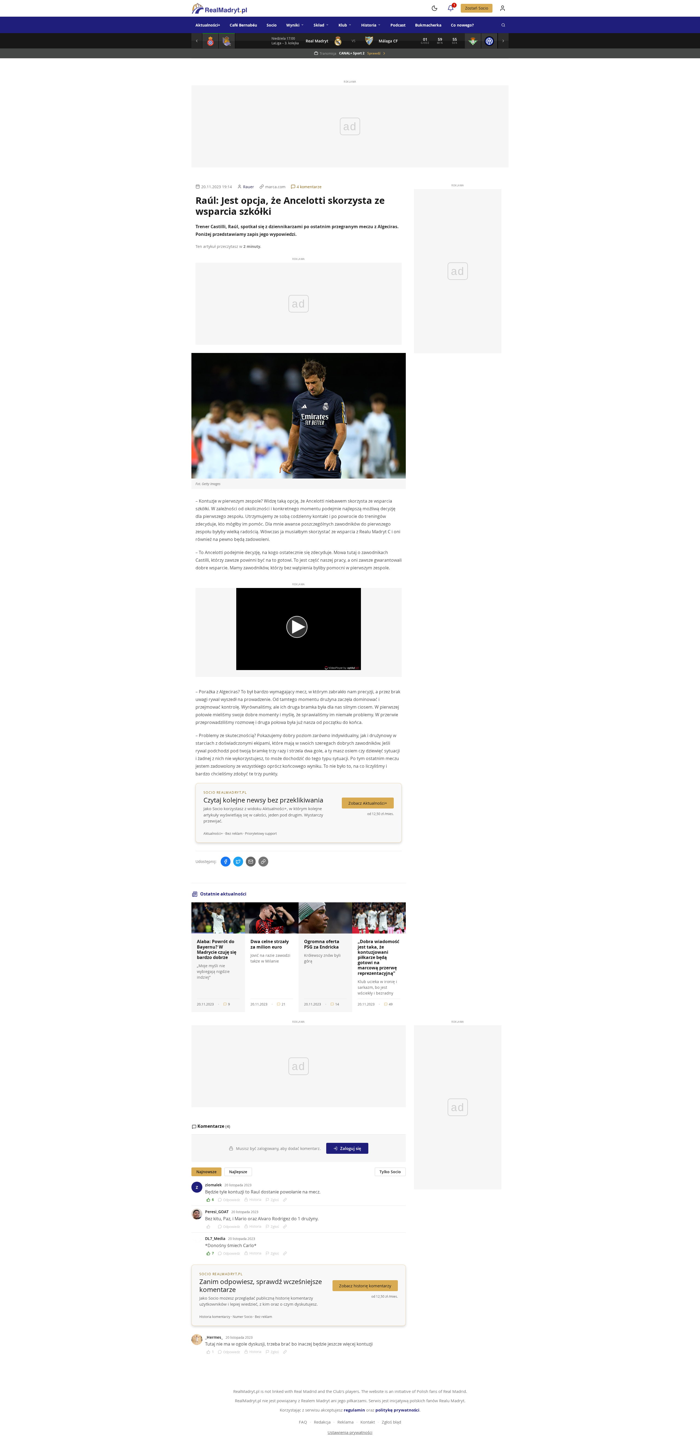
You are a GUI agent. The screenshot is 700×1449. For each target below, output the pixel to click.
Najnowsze (206, 1171)
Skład (319, 25)
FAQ (303, 1422)
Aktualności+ (208, 25)
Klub (343, 25)
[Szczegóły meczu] (210, 40)
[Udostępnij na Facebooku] (226, 861)
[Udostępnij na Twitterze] (238, 861)
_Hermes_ (214, 1337)
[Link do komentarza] (285, 1199)
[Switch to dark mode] (434, 8)
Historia (368, 25)
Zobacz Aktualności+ (367, 803)
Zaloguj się (350, 1148)
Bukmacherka (428, 25)
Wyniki (292, 25)
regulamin (354, 1410)
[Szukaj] (503, 24)
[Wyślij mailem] (251, 861)
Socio (272, 25)
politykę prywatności (397, 1410)
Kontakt (367, 1422)
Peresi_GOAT (217, 1211)
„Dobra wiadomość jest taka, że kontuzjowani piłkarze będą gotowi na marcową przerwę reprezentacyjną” (378, 957)
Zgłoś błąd (391, 1422)
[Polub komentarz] (210, 1226)
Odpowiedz (231, 1200)
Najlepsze (238, 1171)
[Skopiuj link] (263, 861)
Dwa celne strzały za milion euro (269, 944)
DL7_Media (215, 1238)
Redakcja (322, 1422)
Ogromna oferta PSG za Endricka (321, 944)
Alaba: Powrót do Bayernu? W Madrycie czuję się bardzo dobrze (216, 949)
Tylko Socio (390, 1171)
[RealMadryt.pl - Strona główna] (219, 8)
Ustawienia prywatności (350, 1432)
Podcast (398, 25)
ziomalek (213, 1184)
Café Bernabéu (243, 25)
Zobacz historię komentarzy (365, 1285)
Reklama (345, 1422)
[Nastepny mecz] (503, 40)
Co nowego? (462, 25)
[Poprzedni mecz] (196, 40)
